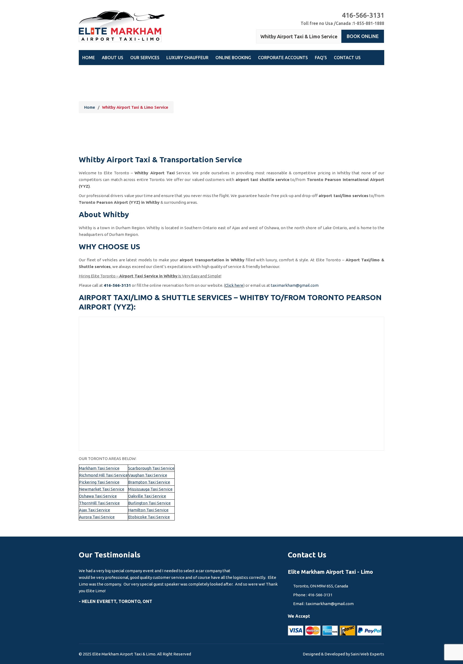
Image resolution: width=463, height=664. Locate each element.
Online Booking (233, 57)
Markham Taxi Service (99, 468)
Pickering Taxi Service (99, 482)
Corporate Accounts (283, 57)
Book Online (363, 36)
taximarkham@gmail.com (295, 285)
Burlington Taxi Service (149, 503)
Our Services (144, 57)
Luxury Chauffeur (187, 57)
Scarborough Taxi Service (151, 468)
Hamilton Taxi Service (148, 510)
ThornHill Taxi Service (99, 503)
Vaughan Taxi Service (147, 475)
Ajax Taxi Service (94, 510)
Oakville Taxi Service (147, 496)
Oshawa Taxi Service (98, 496)
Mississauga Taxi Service (150, 489)
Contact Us (347, 57)
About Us (112, 57)
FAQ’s (321, 57)
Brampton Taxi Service (149, 482)
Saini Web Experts (367, 654)
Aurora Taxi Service (97, 517)
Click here (234, 285)
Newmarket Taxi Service (101, 489)
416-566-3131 (117, 285)
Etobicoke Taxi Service (149, 517)
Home (88, 57)
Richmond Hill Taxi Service (103, 475)
